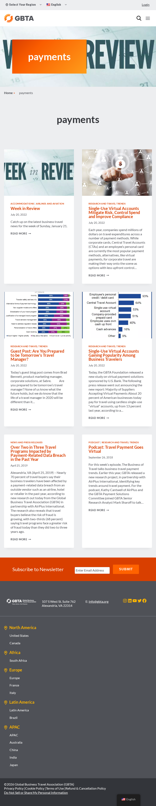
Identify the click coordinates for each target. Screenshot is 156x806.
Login (146, 4)
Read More (21, 233)
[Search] (138, 18)
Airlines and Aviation (50, 203)
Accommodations (22, 203)
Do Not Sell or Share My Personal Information (36, 792)
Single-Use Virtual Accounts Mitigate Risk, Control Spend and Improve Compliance (114, 212)
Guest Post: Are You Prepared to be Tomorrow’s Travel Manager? (37, 355)
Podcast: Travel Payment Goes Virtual (116, 449)
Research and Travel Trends (107, 203)
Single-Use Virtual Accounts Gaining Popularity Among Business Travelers (114, 355)
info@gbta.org (98, 601)
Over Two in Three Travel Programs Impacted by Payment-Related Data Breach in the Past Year (38, 453)
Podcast (94, 442)
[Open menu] (147, 18)
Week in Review (25, 208)
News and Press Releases (27, 442)
